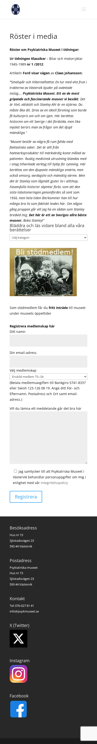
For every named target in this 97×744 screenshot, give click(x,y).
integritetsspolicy (54, 482)
